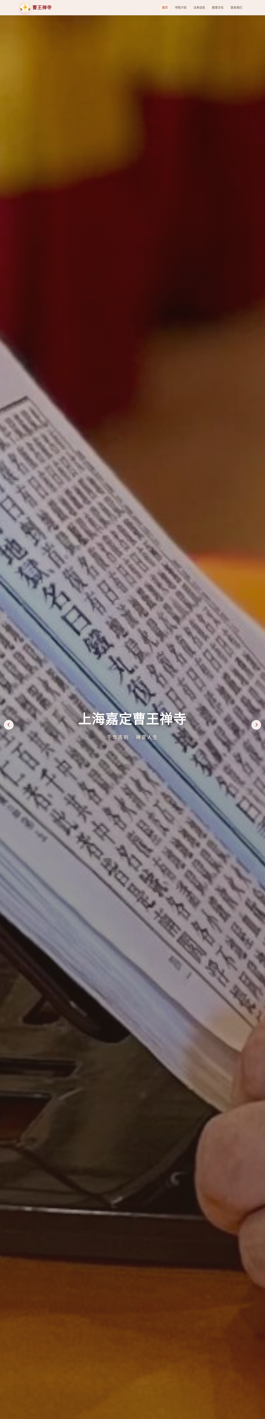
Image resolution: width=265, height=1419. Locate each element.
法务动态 (199, 7)
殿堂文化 (218, 7)
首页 (165, 7)
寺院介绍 (180, 7)
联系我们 (236, 7)
